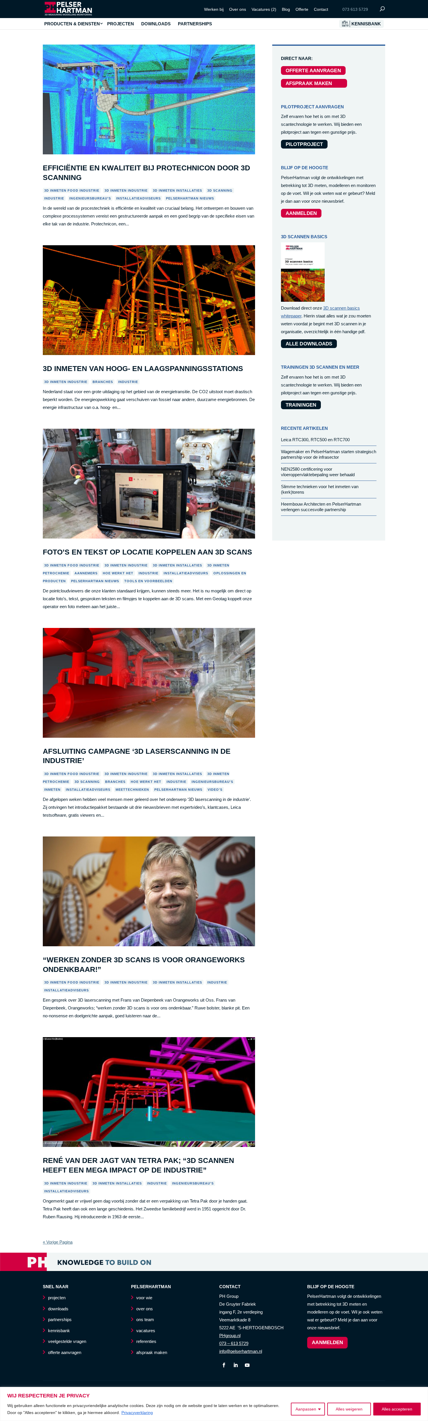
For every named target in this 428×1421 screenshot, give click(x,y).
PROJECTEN (120, 24)
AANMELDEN (301, 213)
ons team (145, 1319)
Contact (321, 9)
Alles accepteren (397, 1409)
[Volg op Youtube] (247, 1365)
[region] (214, 1404)
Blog (286, 9)
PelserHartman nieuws (190, 198)
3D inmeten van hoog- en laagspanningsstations (143, 368)
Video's (215, 789)
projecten (57, 1297)
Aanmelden (327, 1342)
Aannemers (86, 573)
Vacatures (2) (264, 9)
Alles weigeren (349, 1409)
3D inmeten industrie (126, 190)
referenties (146, 1341)
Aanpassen (306, 1409)
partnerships (60, 1319)
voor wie (144, 1297)
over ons (144, 1308)
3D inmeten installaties (177, 190)
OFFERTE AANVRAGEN (313, 70)
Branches (103, 382)
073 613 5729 (355, 9)
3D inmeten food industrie (71, 190)
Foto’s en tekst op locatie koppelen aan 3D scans (147, 552)
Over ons (237, 9)
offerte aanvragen (64, 1352)
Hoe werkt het (118, 573)
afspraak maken (151, 1352)
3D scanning (220, 190)
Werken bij (214, 9)
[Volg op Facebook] (224, 1365)
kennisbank (59, 1330)
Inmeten (52, 789)
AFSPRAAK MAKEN (314, 83)
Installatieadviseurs (138, 198)
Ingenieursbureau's (90, 198)
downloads (58, 1308)
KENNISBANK (366, 24)
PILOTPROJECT (304, 144)
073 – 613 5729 (233, 1343)
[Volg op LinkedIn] (235, 1365)
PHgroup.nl (229, 1335)
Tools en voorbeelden (148, 581)
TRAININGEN (301, 405)
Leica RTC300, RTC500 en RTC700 (315, 439)
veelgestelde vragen (67, 1341)
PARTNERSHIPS (195, 24)
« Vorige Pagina (57, 1242)
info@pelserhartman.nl (240, 1351)
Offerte (302, 9)
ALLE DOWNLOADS (309, 344)
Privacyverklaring (137, 1412)
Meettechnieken (132, 789)
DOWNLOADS (156, 24)
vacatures (145, 1330)
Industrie (54, 198)
